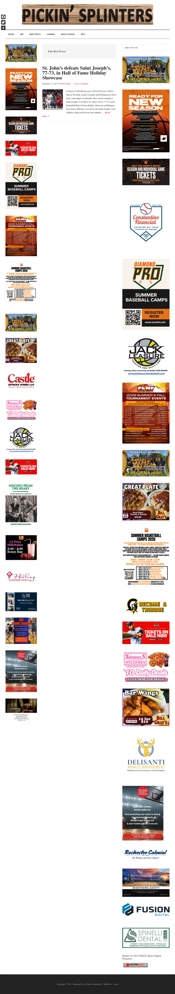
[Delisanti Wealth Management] (146, 778)
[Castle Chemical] (21, 391)
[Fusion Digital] (146, 915)
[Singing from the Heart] (21, 527)
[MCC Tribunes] (146, 614)
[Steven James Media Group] (21, 610)
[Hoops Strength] (146, 585)
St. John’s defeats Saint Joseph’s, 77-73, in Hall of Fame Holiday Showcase (76, 72)
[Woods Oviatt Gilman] (142, 839)
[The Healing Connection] (21, 585)
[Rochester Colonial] (146, 861)
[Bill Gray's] (146, 519)
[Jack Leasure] (146, 375)
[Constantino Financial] (146, 251)
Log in (115, 984)
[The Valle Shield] (146, 896)
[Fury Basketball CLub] (146, 151)
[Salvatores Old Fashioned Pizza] (146, 681)
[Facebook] (3, 17)
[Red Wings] (146, 643)
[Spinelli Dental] (146, 947)
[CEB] (21, 643)
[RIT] (146, 184)
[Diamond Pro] (146, 328)
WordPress (107, 984)
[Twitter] (3, 22)
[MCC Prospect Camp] (146, 82)
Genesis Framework (94, 984)
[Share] (3, 28)
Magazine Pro (78, 984)
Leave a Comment (81, 83)
